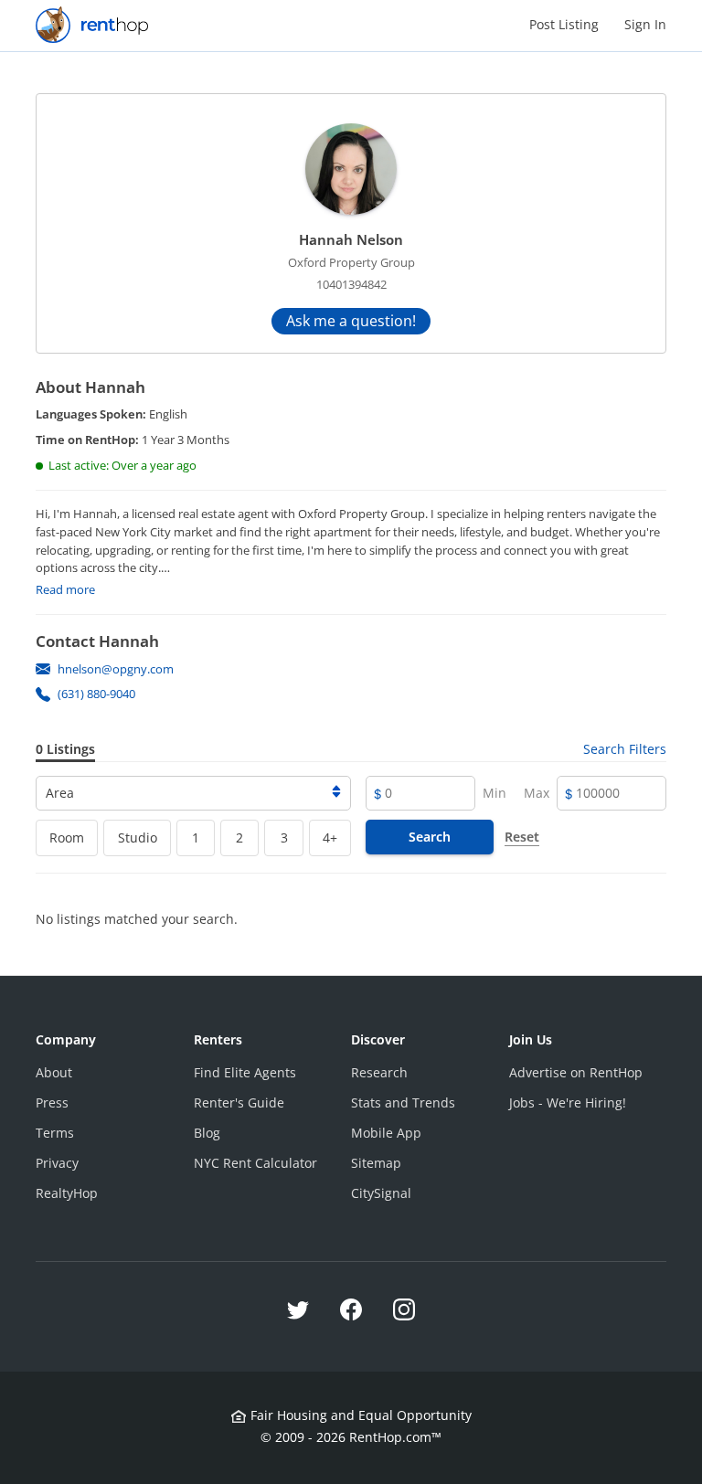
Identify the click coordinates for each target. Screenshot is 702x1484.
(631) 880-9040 (96, 693)
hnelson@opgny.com (116, 669)
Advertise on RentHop (576, 1072)
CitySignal (381, 1193)
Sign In (645, 24)
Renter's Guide (239, 1102)
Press (52, 1102)
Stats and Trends (403, 1102)
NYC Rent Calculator (255, 1162)
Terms (55, 1132)
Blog (207, 1132)
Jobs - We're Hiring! (567, 1102)
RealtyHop (67, 1193)
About (54, 1072)
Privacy (57, 1162)
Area (60, 792)
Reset (522, 836)
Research (379, 1072)
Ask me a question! (351, 321)
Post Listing (564, 24)
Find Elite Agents (245, 1072)
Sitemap (376, 1162)
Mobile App (386, 1132)
